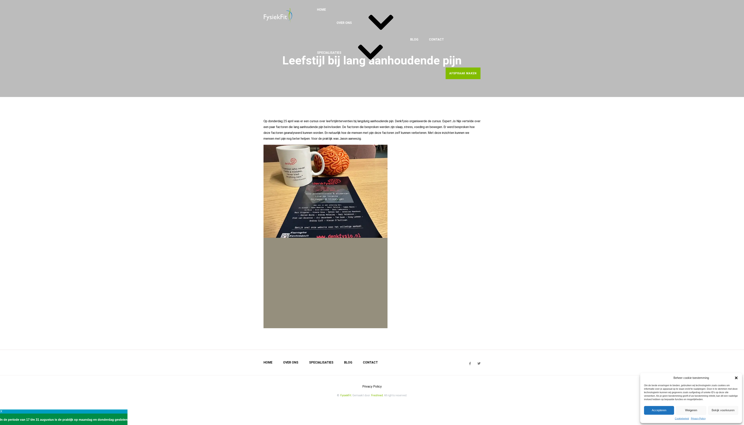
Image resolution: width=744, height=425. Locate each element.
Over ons (344, 23)
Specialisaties (329, 53)
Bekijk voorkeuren (723, 410)
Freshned (377, 395)
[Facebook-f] (470, 363)
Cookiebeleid (682, 418)
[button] (736, 378)
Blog (414, 39)
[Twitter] (478, 363)
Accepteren (659, 410)
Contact (436, 39)
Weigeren (691, 410)
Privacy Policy (698, 418)
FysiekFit (345, 395)
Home (321, 9)
